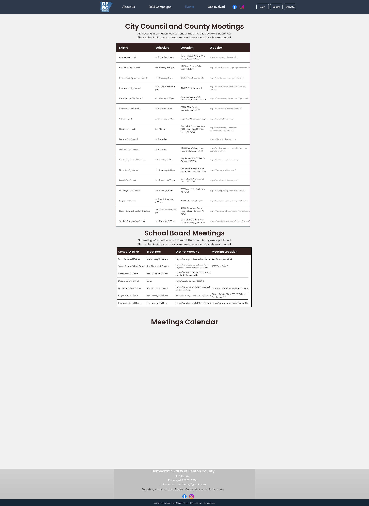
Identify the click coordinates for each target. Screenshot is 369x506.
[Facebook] (234, 7)
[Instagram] (241, 7)
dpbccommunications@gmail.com (183, 484)
